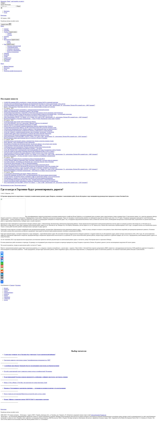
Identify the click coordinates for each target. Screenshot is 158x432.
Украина (6, 36)
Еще (5, 44)
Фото (8, 41)
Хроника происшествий (14, 46)
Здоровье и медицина (13, 49)
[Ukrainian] (7, 59)
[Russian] (6, 60)
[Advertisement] (50, 84)
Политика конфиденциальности (13, 71)
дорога (6, 291)
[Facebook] (79, 253)
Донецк (9, 33)
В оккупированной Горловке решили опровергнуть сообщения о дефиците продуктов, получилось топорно (36, 377)
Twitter (6, 56)
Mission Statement (8, 66)
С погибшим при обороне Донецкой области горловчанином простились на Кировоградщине (31, 365)
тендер (6, 300)
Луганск (9, 35)
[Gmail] (79, 266)
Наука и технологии (13, 52)
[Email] (79, 279)
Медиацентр (7, 39)
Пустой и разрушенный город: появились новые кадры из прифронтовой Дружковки (28, 371)
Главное (12, 285)
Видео (9, 42)
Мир (5, 38)
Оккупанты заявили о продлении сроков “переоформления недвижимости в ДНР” (27, 360)
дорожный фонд (8, 292)
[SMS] (79, 268)
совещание (7, 297)
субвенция (7, 298)
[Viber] (79, 258)
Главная (6, 29)
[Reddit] (79, 271)
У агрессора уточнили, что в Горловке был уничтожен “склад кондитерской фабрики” (29, 354)
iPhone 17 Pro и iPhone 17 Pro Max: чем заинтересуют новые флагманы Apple (25, 382)
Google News (7, 58)
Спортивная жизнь (12, 47)
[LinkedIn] (79, 274)
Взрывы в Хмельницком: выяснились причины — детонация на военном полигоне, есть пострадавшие (35, 388)
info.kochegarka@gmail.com (98, 415)
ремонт (6, 295)
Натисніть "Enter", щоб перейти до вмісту (12, 1)
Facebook (6, 55)
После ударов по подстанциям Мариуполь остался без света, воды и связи (25, 394)
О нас (5, 12)
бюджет (6, 288)
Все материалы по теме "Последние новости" (13, 185)
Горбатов (6, 289)
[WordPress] (79, 276)
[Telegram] (79, 260)
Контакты (6, 11)
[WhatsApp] (79, 263)
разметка (6, 294)
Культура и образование (14, 50)
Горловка (6, 30)
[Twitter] (79, 255)
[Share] (79, 282)
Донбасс (6, 32)
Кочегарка (3, 15)
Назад (2, 26)
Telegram (6, 53)
